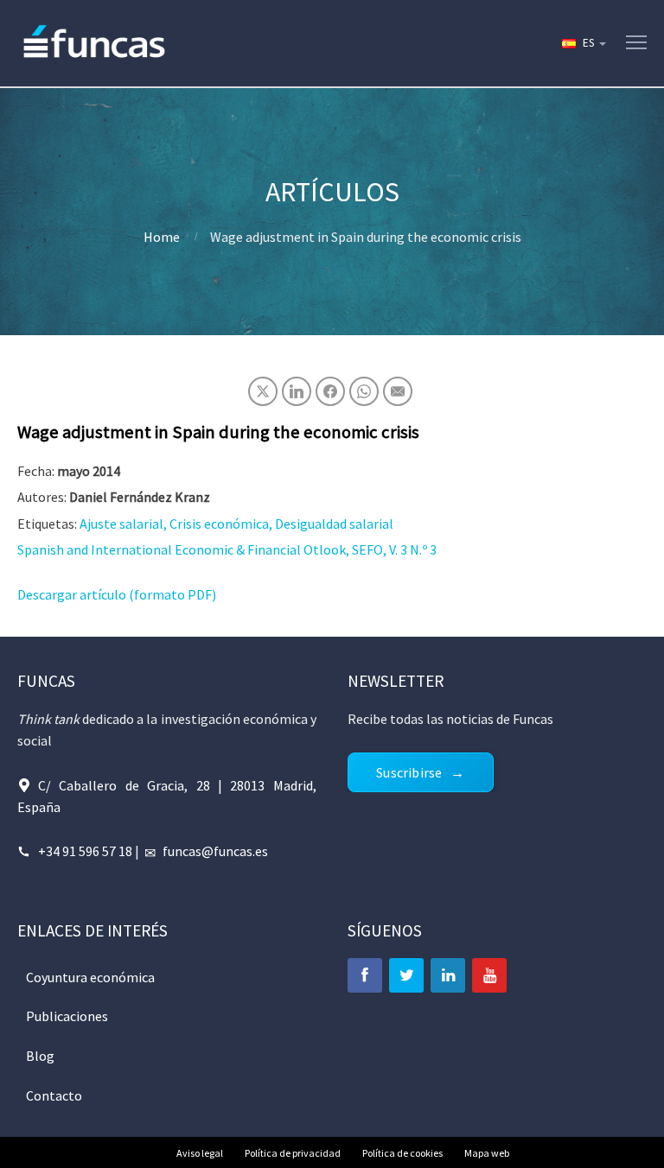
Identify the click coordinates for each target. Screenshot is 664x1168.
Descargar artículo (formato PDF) (116, 594)
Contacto (54, 1095)
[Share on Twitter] (263, 391)
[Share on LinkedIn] (296, 391)
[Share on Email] (397, 391)
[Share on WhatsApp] (364, 391)
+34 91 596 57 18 (85, 851)
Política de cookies (402, 1152)
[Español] (582, 43)
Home (162, 236)
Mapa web (486, 1152)
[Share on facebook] (330, 391)
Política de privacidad (293, 1152)
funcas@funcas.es (215, 851)
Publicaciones (67, 1016)
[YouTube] (489, 975)
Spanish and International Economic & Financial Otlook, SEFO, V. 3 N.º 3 (227, 549)
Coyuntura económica (90, 977)
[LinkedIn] (448, 975)
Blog (40, 1055)
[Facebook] (365, 975)
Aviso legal (199, 1152)
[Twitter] (406, 975)
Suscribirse (409, 772)
